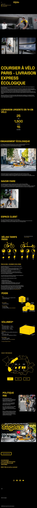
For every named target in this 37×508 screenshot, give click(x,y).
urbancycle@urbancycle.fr (6, 5)
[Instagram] (13, 480)
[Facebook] (17, 480)
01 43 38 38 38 (4, 6)
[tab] (10, 378)
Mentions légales (4, 497)
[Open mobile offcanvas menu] (1, 2)
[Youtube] (23, 480)
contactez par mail (16, 289)
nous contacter (26, 237)
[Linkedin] (20, 480)
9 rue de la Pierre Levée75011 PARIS (7, 463)
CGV (2, 488)
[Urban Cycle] (16, 2)
